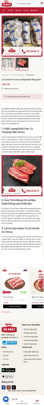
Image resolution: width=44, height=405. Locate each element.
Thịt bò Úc (30, 75)
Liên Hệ (5, 355)
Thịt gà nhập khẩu (30, 333)
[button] (4, 36)
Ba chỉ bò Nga (8, 297)
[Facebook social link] (4, 387)
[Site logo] (7, 3)
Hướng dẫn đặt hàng (31, 352)
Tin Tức (6, 359)
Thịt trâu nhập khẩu (31, 340)
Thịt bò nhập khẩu (17, 75)
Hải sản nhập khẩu (30, 344)
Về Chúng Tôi (8, 352)
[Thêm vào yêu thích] (26, 270)
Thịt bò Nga (20, 300)
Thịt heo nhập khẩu (31, 337)
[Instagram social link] (9, 387)
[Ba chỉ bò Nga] (15, 281)
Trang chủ (5, 75)
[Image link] (9, 328)
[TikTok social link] (14, 387)
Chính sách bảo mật (31, 355)
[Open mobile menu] (4, 10)
